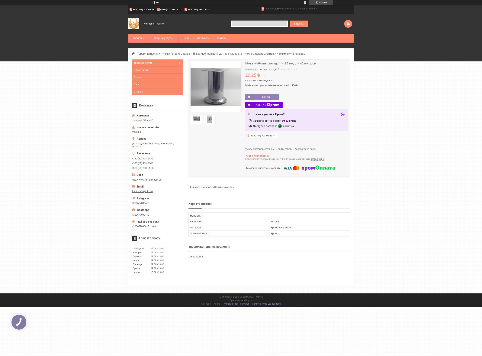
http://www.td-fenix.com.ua (147, 179)
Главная (137, 38)
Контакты (203, 38)
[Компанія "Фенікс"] (133, 24)
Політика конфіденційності (266, 303)
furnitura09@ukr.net (142, 191)
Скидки (221, 38)
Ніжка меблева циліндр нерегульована (217, 53)
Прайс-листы (141, 70)
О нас (186, 38)
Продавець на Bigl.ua (241, 300)
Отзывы (138, 91)
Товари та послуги (148, 53)
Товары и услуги (162, 38)
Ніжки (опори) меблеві (177, 53)
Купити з (261, 104)
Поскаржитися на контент (236, 303)
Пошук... (299, 23)
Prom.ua (259, 297)
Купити (266, 97)
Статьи (138, 77)
